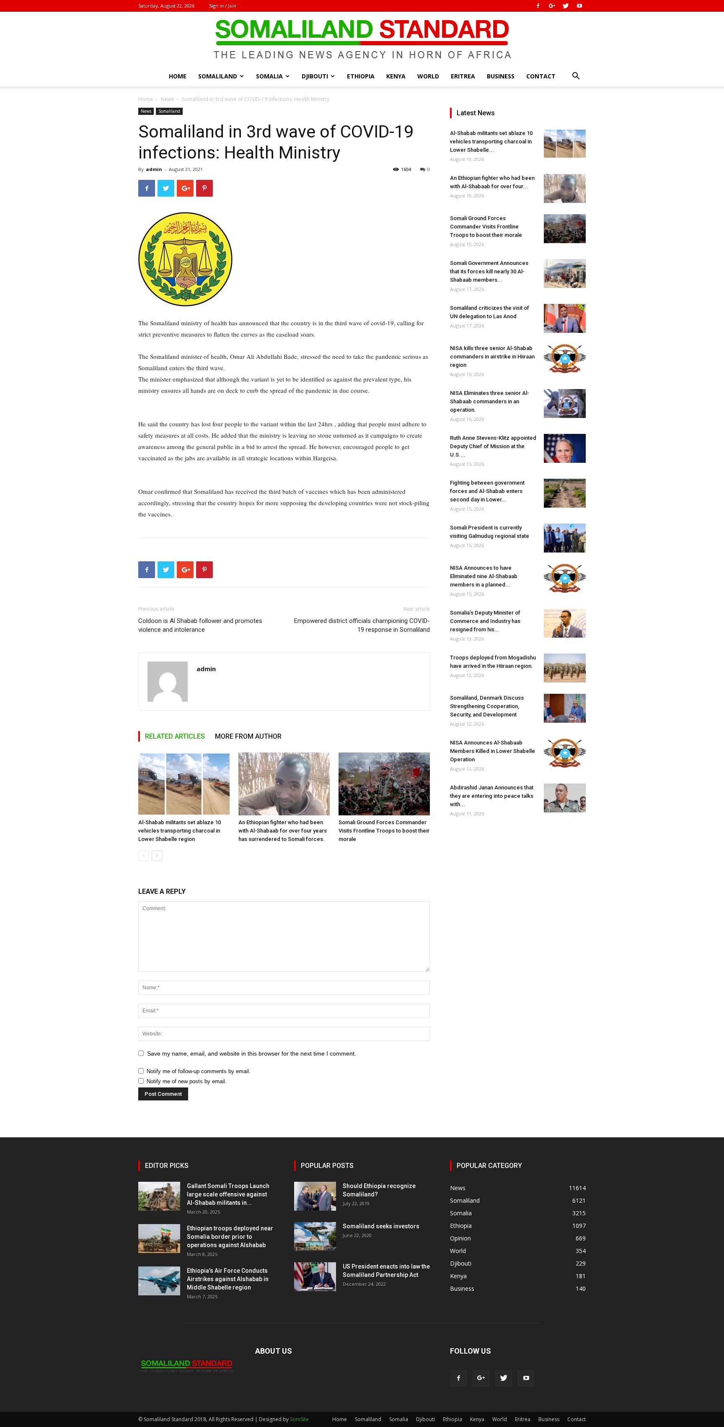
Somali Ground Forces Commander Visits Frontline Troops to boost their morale (384, 830)
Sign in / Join (222, 6)
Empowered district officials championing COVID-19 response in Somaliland (362, 625)
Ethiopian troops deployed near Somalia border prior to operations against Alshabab (230, 1236)
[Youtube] (579, 6)
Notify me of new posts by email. (187, 1081)
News (167, 99)
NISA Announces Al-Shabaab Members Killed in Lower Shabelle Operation (492, 751)
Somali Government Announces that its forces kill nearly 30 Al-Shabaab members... (489, 271)
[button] (576, 77)
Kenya (396, 76)
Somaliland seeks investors (381, 1226)
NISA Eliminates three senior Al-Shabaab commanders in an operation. (489, 401)
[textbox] (284, 418)
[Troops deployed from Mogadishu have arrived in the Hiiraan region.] (565, 668)
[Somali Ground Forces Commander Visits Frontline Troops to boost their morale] (384, 783)
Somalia (269, 76)
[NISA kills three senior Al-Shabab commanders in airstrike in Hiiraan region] (565, 358)
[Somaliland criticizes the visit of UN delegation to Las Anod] (565, 318)
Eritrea (463, 76)
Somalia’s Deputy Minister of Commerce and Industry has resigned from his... (485, 621)
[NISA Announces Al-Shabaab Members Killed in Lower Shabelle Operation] (565, 753)
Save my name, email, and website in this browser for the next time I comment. (251, 1053)
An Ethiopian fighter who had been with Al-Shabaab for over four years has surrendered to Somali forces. (282, 830)
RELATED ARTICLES (175, 736)
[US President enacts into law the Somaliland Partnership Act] (315, 1276)
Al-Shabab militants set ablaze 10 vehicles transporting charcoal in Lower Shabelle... (491, 141)
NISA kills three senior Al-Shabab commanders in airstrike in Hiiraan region (492, 356)
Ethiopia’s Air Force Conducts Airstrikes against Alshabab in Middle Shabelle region (228, 1279)
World (428, 76)
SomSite (299, 1419)
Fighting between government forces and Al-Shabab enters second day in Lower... (487, 491)
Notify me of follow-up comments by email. (199, 1071)
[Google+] (552, 6)
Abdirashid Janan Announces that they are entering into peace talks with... (491, 795)
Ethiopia (361, 76)
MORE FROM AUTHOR (248, 736)
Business (501, 76)
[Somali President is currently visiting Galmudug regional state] (565, 538)
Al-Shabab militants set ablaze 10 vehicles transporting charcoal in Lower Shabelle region (179, 830)
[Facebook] (538, 6)
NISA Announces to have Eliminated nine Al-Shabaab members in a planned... (483, 576)
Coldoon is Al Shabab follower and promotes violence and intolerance (200, 625)
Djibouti (315, 76)
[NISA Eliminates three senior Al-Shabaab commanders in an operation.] (565, 403)
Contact (541, 76)
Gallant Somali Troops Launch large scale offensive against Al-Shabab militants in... (228, 1194)
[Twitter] (565, 6)
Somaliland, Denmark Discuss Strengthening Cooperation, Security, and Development (487, 706)
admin (154, 169)
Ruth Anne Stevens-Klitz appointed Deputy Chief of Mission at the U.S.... (493, 446)
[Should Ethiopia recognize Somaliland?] (315, 1196)
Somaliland (217, 76)
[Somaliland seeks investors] (315, 1236)
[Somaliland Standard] (362, 39)
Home (177, 76)
